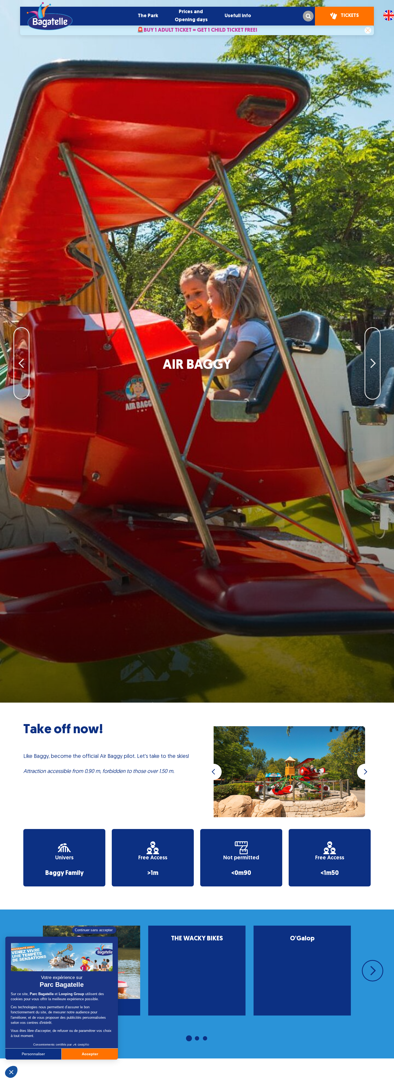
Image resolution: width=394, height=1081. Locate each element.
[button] (148, 16)
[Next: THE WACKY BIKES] (373, 338)
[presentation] (214, 772)
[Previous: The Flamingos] (21, 338)
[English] (388, 15)
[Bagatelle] (49, 16)
